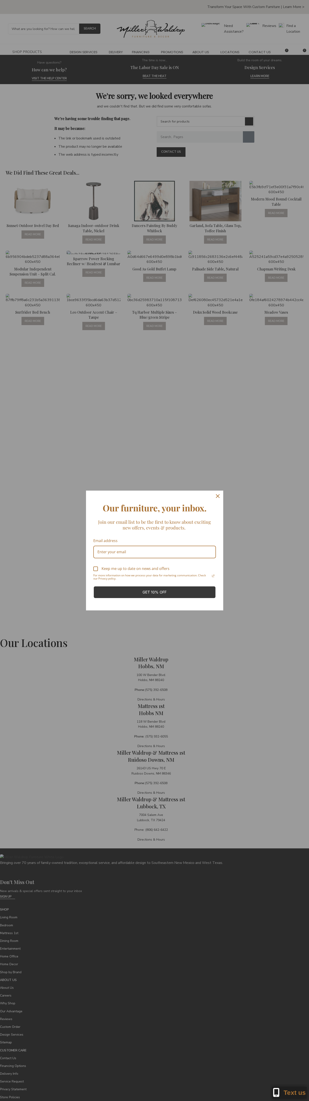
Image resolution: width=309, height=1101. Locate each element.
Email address (105, 540)
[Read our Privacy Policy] (213, 576)
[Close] (217, 496)
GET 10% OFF (154, 592)
